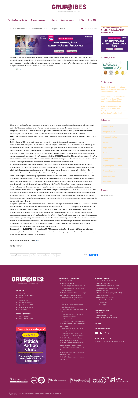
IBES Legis (102, 304)
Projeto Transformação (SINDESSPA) (109, 293)
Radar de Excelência (105, 300)
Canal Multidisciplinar (24, 302)
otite (53, 255)
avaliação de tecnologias (19, 255)
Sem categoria (109, 171)
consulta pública (43, 255)
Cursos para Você (23, 316)
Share (85, 255)
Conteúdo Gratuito (67, 20)
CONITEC (33, 255)
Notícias (81, 20)
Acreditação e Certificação (17, 20)
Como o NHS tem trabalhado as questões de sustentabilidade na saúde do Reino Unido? (114, 89)
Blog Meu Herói (109, 132)
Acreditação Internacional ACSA (74, 285)
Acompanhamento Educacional (107, 288)
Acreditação (108, 126)
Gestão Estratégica (103, 283)
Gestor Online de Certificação (107, 281)
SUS (58, 255)
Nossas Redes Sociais (102, 328)
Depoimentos (23, 300)
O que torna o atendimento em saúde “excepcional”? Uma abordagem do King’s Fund (113, 99)
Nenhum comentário (91, 29)
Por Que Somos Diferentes (26, 295)
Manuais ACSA (68, 290)
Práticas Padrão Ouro (104, 315)
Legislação (107, 148)
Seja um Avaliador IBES (25, 305)
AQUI (37, 240)
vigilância (107, 182)
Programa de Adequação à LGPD (108, 285)
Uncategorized (109, 176)
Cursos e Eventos (110, 137)
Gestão (106, 142)
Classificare (102, 302)
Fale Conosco (22, 309)
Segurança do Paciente (112, 166)
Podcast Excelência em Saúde (112, 159)
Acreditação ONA (67, 281)
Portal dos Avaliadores (25, 307)
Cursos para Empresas (25, 318)
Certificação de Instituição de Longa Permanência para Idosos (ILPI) (73, 300)
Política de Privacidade (103, 339)
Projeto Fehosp (102, 290)
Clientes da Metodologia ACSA (73, 288)
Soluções (53, 20)
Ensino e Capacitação (38, 20)
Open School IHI (102, 295)
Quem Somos (21, 293)
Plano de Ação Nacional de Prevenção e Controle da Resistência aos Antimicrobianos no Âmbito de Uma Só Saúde (114, 110)
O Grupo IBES (91, 20)
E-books (100, 312)
